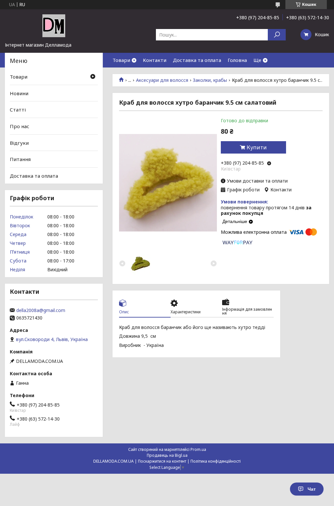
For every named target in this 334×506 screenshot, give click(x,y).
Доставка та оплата (197, 60)
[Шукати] (277, 34)
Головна (237, 60)
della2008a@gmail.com (40, 310)
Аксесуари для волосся (162, 80)
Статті (18, 109)
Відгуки (19, 142)
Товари (121, 60)
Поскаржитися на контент (162, 461)
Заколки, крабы (210, 80)
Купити (257, 147)
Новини (19, 93)
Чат (312, 489)
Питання (20, 159)
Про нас (19, 126)
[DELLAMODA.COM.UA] (54, 25)
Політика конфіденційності (215, 461)
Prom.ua (198, 449)
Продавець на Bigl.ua (167, 455)
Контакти (154, 60)
